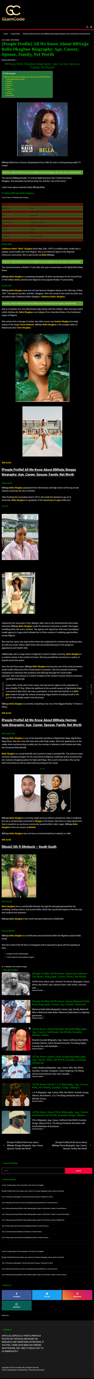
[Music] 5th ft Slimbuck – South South (29, 847)
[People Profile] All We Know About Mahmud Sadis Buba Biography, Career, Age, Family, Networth (61, 1003)
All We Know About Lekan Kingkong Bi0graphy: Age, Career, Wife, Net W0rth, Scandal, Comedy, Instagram (59, 1059)
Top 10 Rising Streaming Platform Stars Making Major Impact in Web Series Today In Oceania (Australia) (35, 1214)
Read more (5, 1315)
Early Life (9, 83)
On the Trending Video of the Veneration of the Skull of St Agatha (23, 1185)
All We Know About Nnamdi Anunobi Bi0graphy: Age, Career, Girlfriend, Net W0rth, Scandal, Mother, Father (59, 1032)
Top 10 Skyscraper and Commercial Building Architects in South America (25, 1226)
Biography (9, 81)
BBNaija (8, 966)
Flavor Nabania (17, 966)
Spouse (10, 91)
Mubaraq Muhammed (8, 60)
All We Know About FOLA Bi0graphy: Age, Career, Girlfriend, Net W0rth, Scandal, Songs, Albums (60, 1114)
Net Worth (9, 93)
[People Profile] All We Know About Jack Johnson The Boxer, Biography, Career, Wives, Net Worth (59, 975)
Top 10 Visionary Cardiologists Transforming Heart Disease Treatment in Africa (27, 1197)
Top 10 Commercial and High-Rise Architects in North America (22, 1232)
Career (8, 87)
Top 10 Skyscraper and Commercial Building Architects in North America (25, 1237)
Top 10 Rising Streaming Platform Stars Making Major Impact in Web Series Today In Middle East (33, 1220)
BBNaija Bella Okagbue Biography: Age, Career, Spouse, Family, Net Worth (27, 77)
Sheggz (24, 966)
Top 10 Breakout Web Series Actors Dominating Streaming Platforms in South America (30, 1203)
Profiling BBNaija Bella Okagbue (15, 79)
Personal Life (10, 89)
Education (9, 85)
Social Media (10, 95)
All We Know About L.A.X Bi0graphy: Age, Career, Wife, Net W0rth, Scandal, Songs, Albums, (60, 1086)
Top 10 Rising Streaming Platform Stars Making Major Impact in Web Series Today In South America (34, 1208)
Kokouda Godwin (37, 990)
